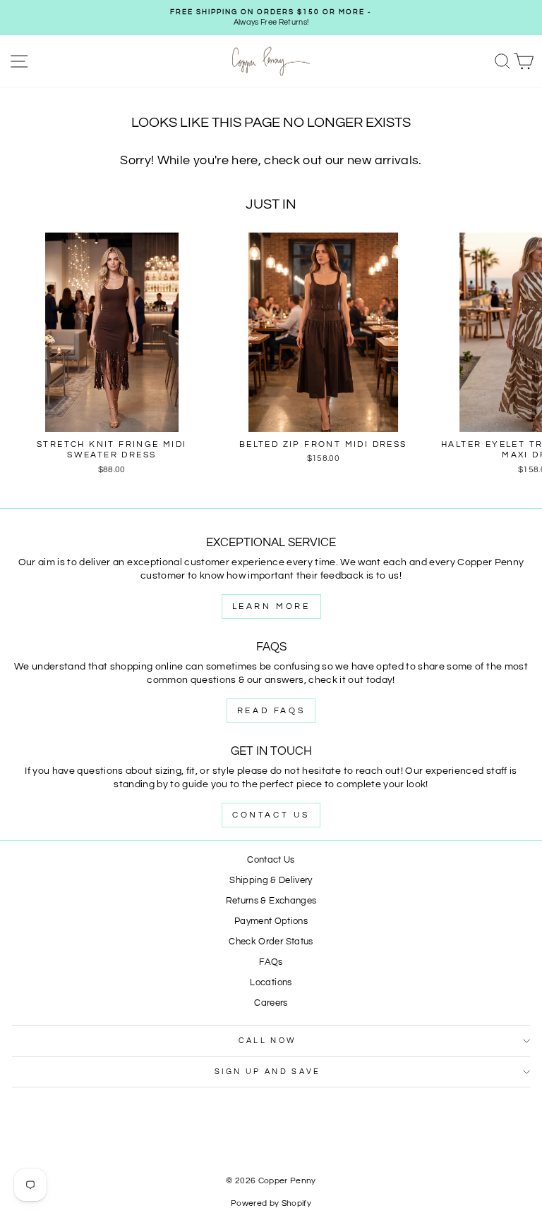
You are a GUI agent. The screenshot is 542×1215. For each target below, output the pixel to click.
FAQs (270, 962)
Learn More (271, 606)
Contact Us (271, 815)
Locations (270, 982)
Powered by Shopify (271, 1203)
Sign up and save (268, 1071)
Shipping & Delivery (271, 880)
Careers (270, 1003)
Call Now (268, 1040)
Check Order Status (271, 941)
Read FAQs (271, 710)
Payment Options (271, 921)
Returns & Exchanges (271, 901)
